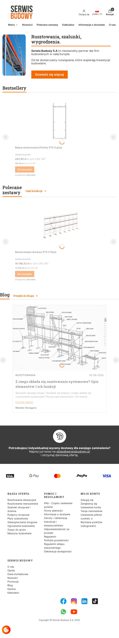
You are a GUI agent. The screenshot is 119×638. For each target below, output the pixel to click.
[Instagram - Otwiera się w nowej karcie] (74, 601)
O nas (10, 566)
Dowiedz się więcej (49, 74)
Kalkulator (13, 592)
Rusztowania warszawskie (22, 503)
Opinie (11, 570)
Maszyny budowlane (19, 533)
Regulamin (50, 536)
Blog (10, 585)
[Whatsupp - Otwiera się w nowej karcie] (63, 612)
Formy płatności (53, 510)
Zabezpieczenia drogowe (22, 522)
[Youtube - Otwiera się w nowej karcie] (74, 612)
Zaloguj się (87, 499)
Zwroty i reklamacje (55, 518)
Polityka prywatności (56, 540)
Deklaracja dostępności (58, 551)
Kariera (11, 589)
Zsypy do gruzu (16, 529)
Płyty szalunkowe (17, 518)
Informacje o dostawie (57, 514)
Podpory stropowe (18, 514)
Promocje (13, 581)
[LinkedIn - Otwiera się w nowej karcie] (84, 601)
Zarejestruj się (89, 503)
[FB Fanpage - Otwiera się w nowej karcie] (63, 601)
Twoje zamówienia (91, 511)
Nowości (12, 577)
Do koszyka (25, 169)
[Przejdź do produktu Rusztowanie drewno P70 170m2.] (59, 226)
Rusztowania (25, 375)
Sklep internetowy (56, 633)
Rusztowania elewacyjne (21, 499)
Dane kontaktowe (17, 574)
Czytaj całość (24, 402)
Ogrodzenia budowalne (21, 525)
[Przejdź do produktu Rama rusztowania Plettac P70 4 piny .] (59, 121)
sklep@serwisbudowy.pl (73, 451)
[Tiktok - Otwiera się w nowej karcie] (95, 601)
